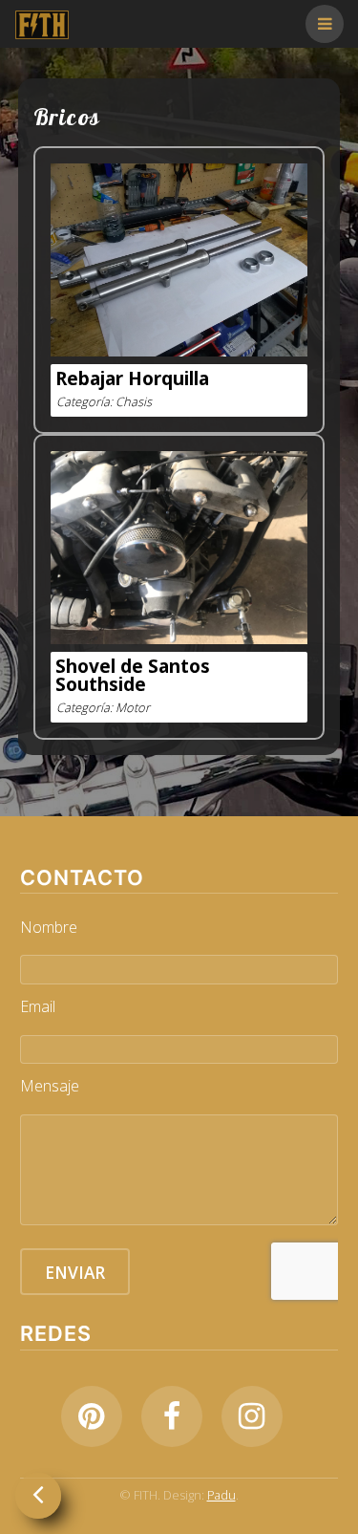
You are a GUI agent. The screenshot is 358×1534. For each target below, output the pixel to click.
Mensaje (49, 1085)
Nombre (48, 927)
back (38, 1496)
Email (37, 1006)
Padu (221, 1494)
